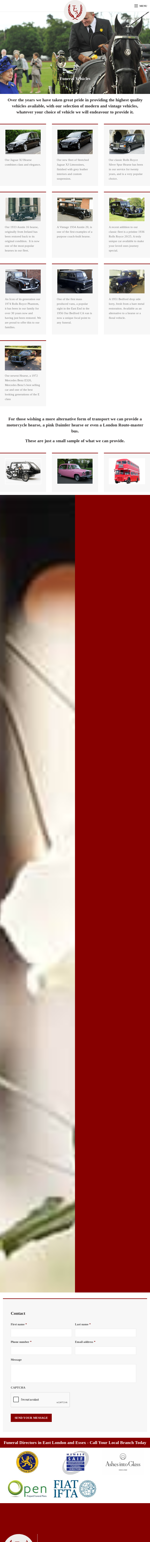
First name (19, 1324)
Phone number (21, 1341)
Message (16, 1359)
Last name (83, 1324)
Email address (85, 1341)
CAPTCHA (18, 1387)
